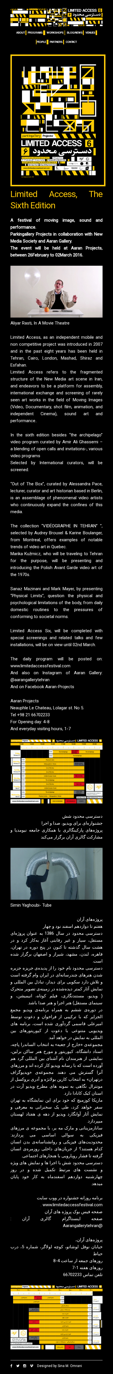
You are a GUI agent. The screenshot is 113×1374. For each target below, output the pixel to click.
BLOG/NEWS (75, 32)
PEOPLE (41, 42)
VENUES (90, 32)
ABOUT (20, 32)
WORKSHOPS (55, 32)
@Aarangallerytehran (83, 1225)
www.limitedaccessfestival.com (40, 665)
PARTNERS (56, 42)
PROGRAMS (35, 32)
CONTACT (71, 42)
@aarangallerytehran (30, 679)
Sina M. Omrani (70, 1366)
